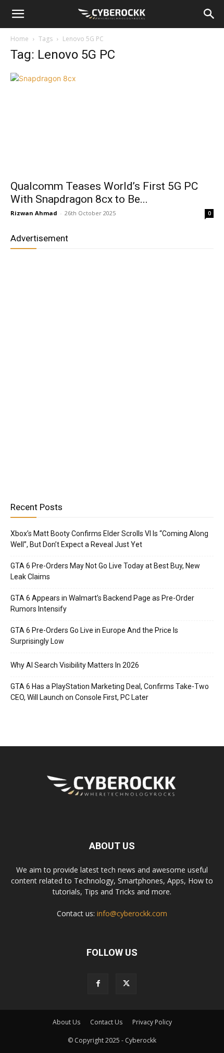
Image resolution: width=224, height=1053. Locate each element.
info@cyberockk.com (132, 913)
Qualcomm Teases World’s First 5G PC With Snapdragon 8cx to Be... (104, 192)
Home (19, 38)
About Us (66, 1022)
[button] (17, 14)
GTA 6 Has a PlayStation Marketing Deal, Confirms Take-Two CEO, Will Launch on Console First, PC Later (109, 691)
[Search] (209, 14)
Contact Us (106, 1022)
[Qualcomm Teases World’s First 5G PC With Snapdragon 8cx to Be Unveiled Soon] (112, 123)
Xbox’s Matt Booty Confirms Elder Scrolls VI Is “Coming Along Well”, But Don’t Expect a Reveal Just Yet (109, 539)
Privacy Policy (152, 1022)
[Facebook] (98, 983)
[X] (126, 983)
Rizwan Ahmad (33, 213)
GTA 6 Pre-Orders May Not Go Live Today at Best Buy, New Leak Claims (105, 571)
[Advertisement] (112, 371)
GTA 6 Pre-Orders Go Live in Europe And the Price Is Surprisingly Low (94, 635)
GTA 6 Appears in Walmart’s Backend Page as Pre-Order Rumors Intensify (102, 603)
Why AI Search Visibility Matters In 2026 (74, 665)
